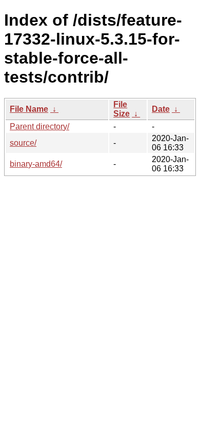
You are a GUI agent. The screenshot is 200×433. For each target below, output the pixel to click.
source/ (23, 143)
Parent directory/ (39, 126)
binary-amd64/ (36, 164)
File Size (121, 109)
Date (161, 109)
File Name (29, 109)
